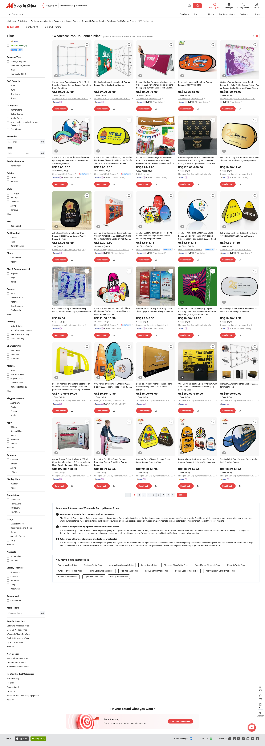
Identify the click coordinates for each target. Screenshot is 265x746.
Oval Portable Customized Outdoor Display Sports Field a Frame (113, 385)
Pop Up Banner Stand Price (186, 570)
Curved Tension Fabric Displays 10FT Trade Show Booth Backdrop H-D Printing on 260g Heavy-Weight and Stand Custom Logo (71, 462)
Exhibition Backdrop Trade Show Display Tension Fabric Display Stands (71, 310)
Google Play (38, 738)
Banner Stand (13, 687)
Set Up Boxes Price (149, 565)
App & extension (226, 14)
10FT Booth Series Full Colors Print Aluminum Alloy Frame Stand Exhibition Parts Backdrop (197, 386)
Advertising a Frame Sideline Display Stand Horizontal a (239, 310)
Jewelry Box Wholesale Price (121, 565)
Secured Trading (53, 27)
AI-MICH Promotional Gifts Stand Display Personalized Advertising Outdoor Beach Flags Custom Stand (197, 235)
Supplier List (31, 27)
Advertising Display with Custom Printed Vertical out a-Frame (69, 236)
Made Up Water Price (236, 565)
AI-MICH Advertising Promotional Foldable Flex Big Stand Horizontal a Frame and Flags (112, 311)
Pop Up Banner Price (129, 570)
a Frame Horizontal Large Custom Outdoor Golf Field (196, 460)
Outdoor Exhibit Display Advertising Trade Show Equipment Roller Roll (154, 310)
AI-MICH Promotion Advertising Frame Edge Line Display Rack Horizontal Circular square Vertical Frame (113, 160)
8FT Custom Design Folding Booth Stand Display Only (112, 83)
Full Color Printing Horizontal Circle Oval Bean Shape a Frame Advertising (239, 159)
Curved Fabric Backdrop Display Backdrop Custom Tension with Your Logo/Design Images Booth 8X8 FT (197, 311)
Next (180, 494)
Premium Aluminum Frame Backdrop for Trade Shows (239, 385)
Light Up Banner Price (94, 576)
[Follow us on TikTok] (234, 738)
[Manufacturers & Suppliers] (21, 6)
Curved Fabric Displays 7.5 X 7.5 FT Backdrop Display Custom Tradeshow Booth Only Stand (71, 85)
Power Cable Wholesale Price (101, 570)
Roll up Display (13, 678)
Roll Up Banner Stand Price (156, 570)
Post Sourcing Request (180, 721)
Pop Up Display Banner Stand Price (220, 570)
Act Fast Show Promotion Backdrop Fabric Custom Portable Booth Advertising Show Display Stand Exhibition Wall (112, 236)
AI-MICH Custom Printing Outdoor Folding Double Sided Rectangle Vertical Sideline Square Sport (154, 235)
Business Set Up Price (93, 565)
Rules (257, 14)
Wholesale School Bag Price (70, 570)
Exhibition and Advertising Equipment (23, 695)
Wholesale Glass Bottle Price (176, 565)
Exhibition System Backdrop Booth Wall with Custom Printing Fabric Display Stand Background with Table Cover (196, 160)
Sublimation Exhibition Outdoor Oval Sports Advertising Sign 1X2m (238, 234)
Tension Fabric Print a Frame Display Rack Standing (239, 460)
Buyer (196, 14)
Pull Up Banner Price (119, 576)
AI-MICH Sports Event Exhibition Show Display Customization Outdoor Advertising (70, 160)
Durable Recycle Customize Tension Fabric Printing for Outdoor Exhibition (154, 386)
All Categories (15, 14)
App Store (21, 738)
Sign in (256, 7)
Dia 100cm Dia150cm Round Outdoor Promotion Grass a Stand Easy (110, 462)
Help (210, 14)
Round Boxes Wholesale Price (207, 565)
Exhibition (11, 691)
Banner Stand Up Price (67, 576)
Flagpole (10, 682)
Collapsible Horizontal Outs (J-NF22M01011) (195, 83)
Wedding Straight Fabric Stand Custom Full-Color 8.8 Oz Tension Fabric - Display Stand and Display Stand (239, 85)
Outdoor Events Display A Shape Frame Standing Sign (153, 460)
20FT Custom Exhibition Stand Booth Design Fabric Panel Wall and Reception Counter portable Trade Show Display (71, 386)
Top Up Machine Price (67, 565)
